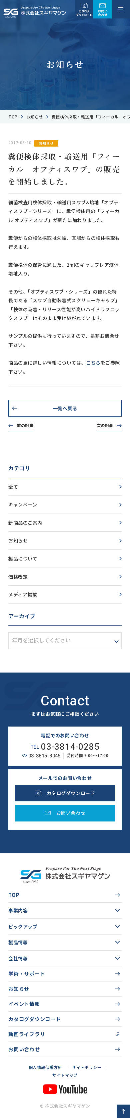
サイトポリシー (86, 1067)
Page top (123, 1111)
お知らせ (34, 116)
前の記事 (25, 425)
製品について (22, 558)
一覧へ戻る (65, 408)
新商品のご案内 (25, 522)
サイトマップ (64, 1075)
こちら (93, 362)
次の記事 (105, 425)
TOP (13, 894)
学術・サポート (26, 973)
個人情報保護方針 (45, 1067)
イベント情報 (24, 1003)
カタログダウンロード (34, 1018)
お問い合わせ (24, 1049)
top (13, 116)
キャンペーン (22, 504)
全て (13, 486)
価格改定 (18, 576)
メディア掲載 (22, 594)
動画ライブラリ (26, 1033)
